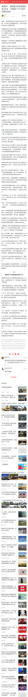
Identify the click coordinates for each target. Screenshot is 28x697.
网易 (2, 2)
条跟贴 (14, 377)
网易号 (7, 1)
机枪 (11, 134)
